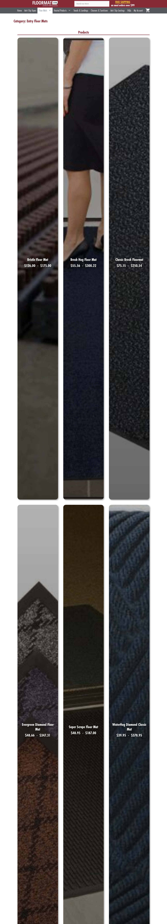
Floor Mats (43, 10)
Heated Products (60, 10)
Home (19, 10)
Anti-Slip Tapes (30, 10)
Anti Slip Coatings (118, 10)
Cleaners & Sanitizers (99, 10)
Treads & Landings (81, 10)
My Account (138, 10)
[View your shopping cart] (147, 10)
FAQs (129, 10)
